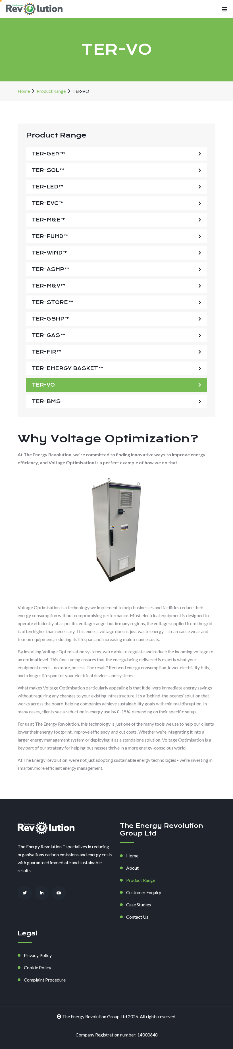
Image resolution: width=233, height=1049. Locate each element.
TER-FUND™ (50, 236)
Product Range (51, 91)
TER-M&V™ (49, 286)
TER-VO (43, 385)
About (132, 868)
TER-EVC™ (48, 203)
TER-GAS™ (49, 335)
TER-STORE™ (53, 302)
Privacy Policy (38, 955)
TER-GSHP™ (51, 319)
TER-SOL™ (48, 170)
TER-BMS (46, 401)
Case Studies (138, 904)
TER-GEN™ (48, 154)
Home (24, 91)
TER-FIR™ (47, 352)
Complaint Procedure (45, 979)
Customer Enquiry (143, 892)
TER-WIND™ (50, 253)
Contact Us (137, 916)
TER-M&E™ (49, 220)
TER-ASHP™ (51, 269)
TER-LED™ (48, 187)
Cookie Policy (37, 967)
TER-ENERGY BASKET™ (68, 368)
